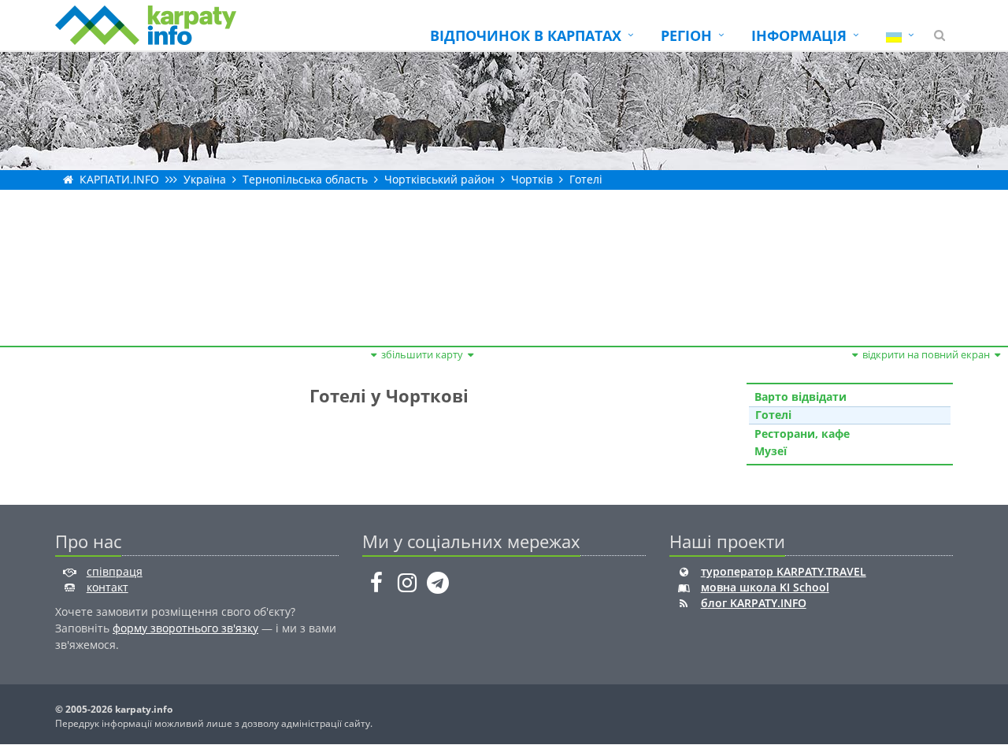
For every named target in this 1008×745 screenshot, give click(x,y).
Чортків (532, 179)
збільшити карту (422, 354)
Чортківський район (439, 179)
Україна (204, 179)
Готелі (585, 179)
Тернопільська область (305, 179)
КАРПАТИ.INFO (119, 179)
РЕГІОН (686, 35)
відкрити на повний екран (926, 354)
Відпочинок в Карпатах (525, 35)
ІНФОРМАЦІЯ (799, 35)
